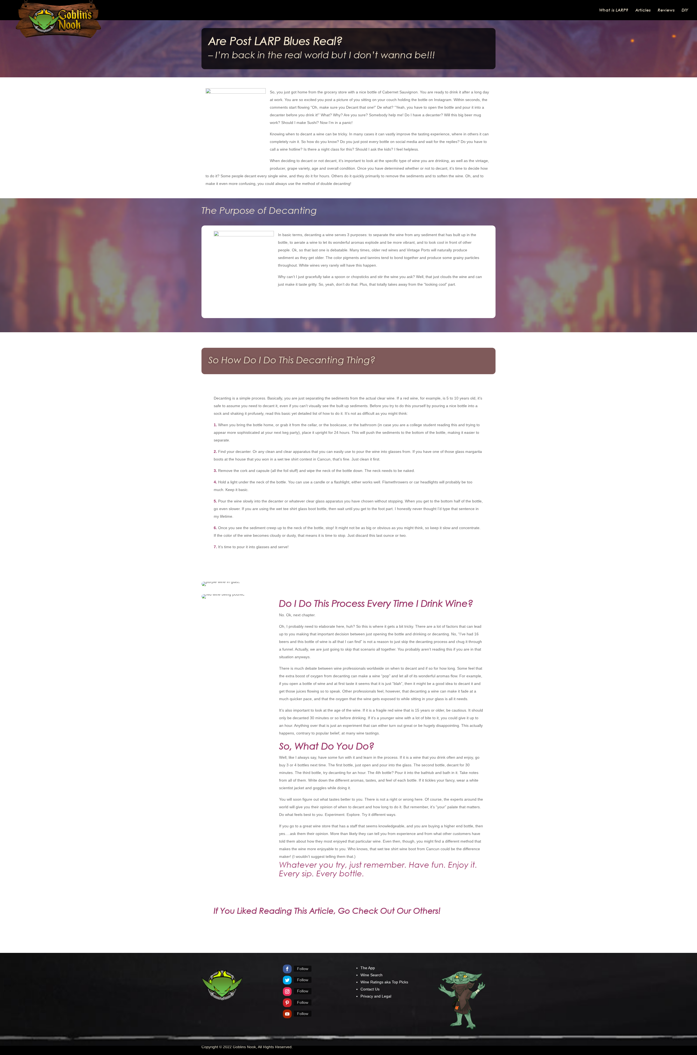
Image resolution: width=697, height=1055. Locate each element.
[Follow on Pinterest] (287, 1002)
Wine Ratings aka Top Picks (384, 982)
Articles (643, 10)
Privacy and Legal (375, 996)
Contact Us (370, 989)
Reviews (666, 10)
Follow (302, 968)
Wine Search (371, 975)
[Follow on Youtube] (287, 1014)
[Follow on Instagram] (287, 991)
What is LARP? (613, 10)
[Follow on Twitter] (287, 980)
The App (367, 968)
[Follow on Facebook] (287, 969)
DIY (685, 10)
